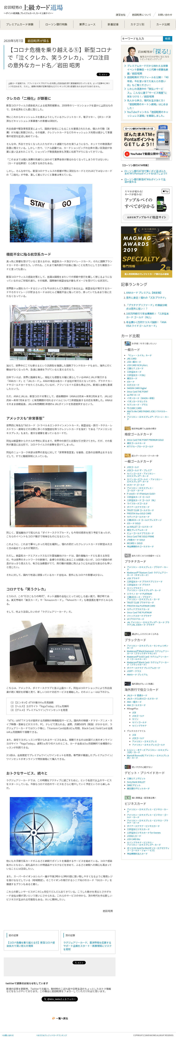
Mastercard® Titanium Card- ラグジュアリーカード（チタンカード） (147, 573)
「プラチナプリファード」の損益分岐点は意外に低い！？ (146, 306)
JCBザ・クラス (134, 671)
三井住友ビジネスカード (138, 829)
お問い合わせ (165, 14)
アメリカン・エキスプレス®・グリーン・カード (148, 417)
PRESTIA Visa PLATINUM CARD (141, 605)
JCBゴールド (133, 466)
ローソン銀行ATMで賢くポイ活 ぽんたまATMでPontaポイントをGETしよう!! (145, 172)
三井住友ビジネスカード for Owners (144, 832)
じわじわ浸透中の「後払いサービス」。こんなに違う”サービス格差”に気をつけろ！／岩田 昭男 (147, 92)
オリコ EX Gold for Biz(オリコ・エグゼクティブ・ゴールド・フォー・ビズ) (148, 849)
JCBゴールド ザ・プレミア (139, 470)
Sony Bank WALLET (136, 781)
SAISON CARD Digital (136, 388)
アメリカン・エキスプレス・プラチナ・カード (147, 568)
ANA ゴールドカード (136, 705)
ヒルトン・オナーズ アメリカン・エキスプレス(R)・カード (147, 751)
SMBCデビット (134, 785)
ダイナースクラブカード (138, 506)
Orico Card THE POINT (137, 391)
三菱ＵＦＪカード (135, 368)
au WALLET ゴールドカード (139, 526)
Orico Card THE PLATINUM (139, 612)
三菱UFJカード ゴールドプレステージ (144, 519)
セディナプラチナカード (138, 609)
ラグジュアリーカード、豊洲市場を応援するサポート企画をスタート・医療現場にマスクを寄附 (87, 946)
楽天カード (132, 378)
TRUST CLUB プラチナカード (140, 602)
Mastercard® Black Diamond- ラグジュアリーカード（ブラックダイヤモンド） (148, 652)
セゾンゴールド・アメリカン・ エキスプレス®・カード (141, 474)
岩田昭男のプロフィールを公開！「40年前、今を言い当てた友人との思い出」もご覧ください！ (147, 81)
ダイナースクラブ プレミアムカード (143, 667)
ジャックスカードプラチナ (139, 615)
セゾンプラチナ (139, 725)
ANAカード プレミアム (137, 674)
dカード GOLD (134, 523)
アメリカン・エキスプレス (144, 741)
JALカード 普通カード (137, 695)
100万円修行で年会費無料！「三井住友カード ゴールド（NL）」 (147, 315)
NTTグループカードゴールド (140, 446)
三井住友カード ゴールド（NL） (142, 500)
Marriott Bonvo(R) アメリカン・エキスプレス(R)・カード (148, 756)
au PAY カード (133, 394)
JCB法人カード (134, 835)
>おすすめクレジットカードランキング (51, 1035)
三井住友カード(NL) (136, 375)
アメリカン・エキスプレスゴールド (148, 744)
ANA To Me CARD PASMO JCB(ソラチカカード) (147, 412)
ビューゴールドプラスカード (140, 533)
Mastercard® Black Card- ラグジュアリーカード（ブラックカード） (148, 663)
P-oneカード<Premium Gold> (141, 493)
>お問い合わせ (8, 1035)
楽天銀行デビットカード (138, 788)
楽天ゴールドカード (136, 443)
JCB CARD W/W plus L (137, 365)
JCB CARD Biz (133, 839)
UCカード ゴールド (136, 484)
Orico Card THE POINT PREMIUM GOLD (145, 439)
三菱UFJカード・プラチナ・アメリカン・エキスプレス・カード (143, 598)
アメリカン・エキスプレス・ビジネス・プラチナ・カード (147, 821)
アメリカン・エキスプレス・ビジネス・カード (147, 810)
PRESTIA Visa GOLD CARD (139, 513)
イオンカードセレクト (137, 401)
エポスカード (133, 384)
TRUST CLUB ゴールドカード (140, 510)
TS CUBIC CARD (134, 408)
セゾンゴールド (139, 722)
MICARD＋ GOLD (134, 543)
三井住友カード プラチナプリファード (145, 581)
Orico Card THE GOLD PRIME (140, 536)
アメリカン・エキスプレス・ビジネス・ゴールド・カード (147, 815)
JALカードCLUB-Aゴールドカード (142, 698)
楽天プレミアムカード (137, 529)
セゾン (135, 718)
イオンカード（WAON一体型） (141, 398)
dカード (131, 381)
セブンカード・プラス (137, 404)
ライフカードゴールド (137, 503)
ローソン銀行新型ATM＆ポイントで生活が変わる (145, 180)
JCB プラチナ (133, 578)
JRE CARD (131, 358)
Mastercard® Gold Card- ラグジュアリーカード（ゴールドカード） (147, 657)
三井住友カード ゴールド (138, 496)
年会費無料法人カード (137, 853)
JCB (134, 712)
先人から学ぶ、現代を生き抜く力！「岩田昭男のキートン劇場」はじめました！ (147, 104)
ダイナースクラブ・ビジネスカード (143, 825)
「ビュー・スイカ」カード (139, 355)
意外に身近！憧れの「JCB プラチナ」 (146, 297)
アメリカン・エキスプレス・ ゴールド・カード (140, 489)
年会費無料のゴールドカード (140, 546)
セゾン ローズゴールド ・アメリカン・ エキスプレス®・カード (145, 480)
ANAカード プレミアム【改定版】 (144, 292)
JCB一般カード (134, 361)
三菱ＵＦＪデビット (136, 778)
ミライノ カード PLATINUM (139, 593)
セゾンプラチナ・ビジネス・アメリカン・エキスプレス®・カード (144, 843)
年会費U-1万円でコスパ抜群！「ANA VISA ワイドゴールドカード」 (146, 323)
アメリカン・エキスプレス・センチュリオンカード (147, 646)
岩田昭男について (141, 14)
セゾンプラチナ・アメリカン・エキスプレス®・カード (144, 589)
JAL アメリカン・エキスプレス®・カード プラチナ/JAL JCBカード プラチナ (148, 623)
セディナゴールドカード (138, 516)
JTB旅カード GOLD (136, 539)
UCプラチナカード (135, 618)
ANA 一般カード (134, 701)
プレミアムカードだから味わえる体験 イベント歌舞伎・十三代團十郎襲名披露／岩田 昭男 (147, 69)
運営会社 (120, 14)
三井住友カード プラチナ (138, 584)
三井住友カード (134, 371)
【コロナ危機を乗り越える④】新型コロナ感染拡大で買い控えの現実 (31, 944)
